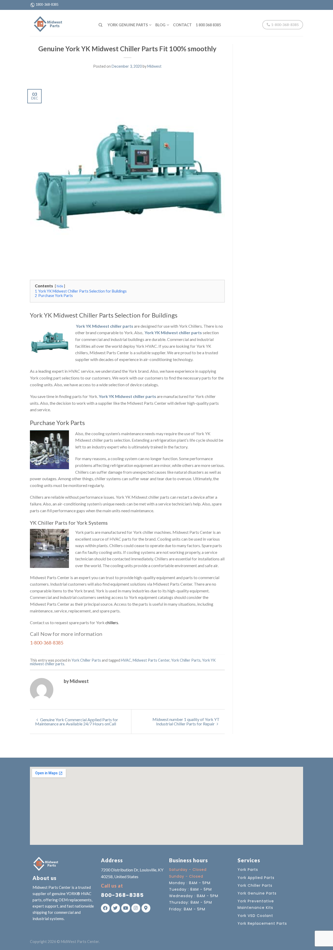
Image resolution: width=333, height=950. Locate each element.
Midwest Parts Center (151, 660)
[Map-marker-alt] (146, 908)
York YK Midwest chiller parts (104, 326)
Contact (182, 25)
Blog (160, 25)
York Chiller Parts (86, 660)
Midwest (154, 66)
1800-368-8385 (47, 4)
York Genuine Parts (127, 25)
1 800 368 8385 (208, 25)
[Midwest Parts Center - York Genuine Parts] (60, 22)
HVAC (126, 660)
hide (60, 286)
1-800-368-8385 (284, 24)
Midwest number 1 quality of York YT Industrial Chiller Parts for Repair (186, 721)
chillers (111, 622)
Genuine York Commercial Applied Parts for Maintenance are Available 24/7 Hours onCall (76, 721)
